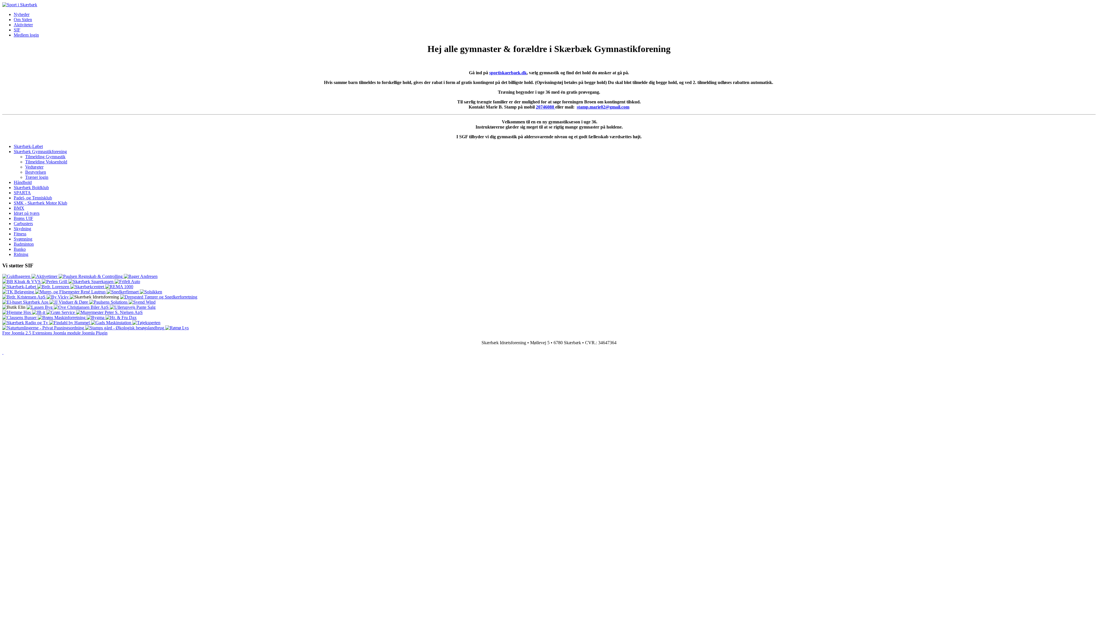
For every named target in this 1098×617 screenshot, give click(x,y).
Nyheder (21, 14)
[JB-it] (39, 312)
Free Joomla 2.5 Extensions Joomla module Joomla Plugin (55, 332)
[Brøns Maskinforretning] (62, 317)
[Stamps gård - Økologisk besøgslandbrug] (125, 327)
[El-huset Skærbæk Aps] (25, 302)
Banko (20, 249)
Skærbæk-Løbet (28, 146)
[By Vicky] (58, 297)
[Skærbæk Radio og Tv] (25, 322)
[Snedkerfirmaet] (123, 291)
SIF (17, 29)
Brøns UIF (23, 218)
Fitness (20, 233)
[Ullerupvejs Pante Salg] (133, 307)
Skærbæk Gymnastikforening (40, 151)
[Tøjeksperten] (146, 322)
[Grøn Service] (61, 312)
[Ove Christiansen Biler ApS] (82, 307)
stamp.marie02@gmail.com (603, 107)
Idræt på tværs (26, 213)
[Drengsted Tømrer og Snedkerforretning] (158, 297)
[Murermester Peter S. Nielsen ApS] (109, 312)
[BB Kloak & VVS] (22, 281)
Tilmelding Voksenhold (46, 161)
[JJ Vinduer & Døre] (69, 302)
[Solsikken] (151, 291)
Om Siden (23, 19)
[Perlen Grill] (55, 281)
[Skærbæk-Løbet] (19, 286)
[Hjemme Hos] (17, 312)
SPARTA (22, 192)
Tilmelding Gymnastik (45, 156)
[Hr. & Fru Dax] (121, 317)
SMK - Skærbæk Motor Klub (40, 203)
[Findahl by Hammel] (70, 322)
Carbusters (23, 223)
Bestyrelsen (35, 172)
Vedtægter (34, 167)
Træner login (36, 177)
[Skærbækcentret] (87, 286)
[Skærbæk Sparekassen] (91, 281)
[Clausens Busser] (20, 317)
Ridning (21, 254)
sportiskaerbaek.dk (508, 72)
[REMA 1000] (119, 286)
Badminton (24, 244)
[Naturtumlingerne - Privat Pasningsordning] (43, 327)
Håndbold (23, 182)
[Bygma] (96, 317)
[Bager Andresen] (141, 276)
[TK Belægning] (18, 291)
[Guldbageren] (16, 276)
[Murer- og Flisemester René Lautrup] (71, 291)
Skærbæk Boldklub (31, 187)
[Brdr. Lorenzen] (53, 286)
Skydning (22, 228)
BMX (19, 208)
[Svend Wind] (142, 302)
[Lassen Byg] (40, 307)
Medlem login (26, 35)
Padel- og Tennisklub (33, 197)
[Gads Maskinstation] (111, 322)
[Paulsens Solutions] (109, 302)
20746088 (545, 107)
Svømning (23, 239)
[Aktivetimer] (45, 276)
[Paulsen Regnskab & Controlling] (91, 276)
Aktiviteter (23, 24)
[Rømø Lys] (177, 327)
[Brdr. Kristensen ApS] (24, 297)
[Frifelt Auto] (127, 281)
